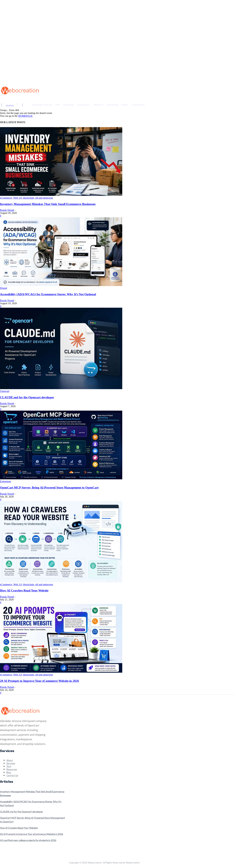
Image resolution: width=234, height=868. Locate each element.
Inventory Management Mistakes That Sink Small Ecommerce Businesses (48, 204)
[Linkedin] (149, 861)
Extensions (5, 481)
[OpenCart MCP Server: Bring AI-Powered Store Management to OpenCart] (61, 478)
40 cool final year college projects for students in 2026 (28, 840)
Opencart (4, 391)
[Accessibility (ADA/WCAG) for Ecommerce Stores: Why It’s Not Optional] (61, 285)
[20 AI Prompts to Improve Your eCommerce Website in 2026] (61, 671)
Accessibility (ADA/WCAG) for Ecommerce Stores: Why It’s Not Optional (48, 294)
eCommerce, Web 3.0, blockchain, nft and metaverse (26, 197)
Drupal (3, 288)
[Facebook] (142, 861)
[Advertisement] (98, 90)
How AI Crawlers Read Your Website (24, 590)
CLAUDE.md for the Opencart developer (27, 397)
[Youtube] (162, 861)
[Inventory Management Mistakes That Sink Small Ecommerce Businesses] (61, 195)
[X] (155, 861)
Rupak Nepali (7, 210)
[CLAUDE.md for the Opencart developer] (61, 388)
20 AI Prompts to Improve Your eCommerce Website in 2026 (39, 680)
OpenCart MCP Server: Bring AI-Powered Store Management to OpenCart (49, 487)
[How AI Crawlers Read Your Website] (61, 581)
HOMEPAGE (25, 116)
